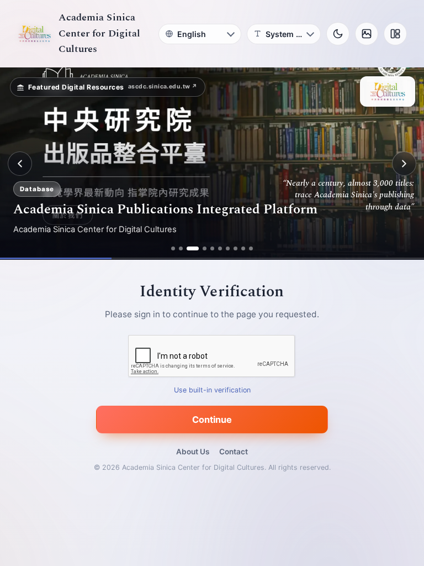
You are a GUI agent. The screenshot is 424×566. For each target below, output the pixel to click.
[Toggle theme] (337, 33)
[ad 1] (173, 248)
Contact (233, 451)
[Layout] (395, 33)
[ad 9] (243, 248)
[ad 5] (212, 248)
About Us (192, 451)
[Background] (366, 33)
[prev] (20, 163)
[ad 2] (181, 248)
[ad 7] (228, 248)
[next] (404, 163)
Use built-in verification (212, 390)
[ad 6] (220, 248)
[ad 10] (251, 248)
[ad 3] (193, 248)
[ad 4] (204, 248)
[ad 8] (235, 248)
